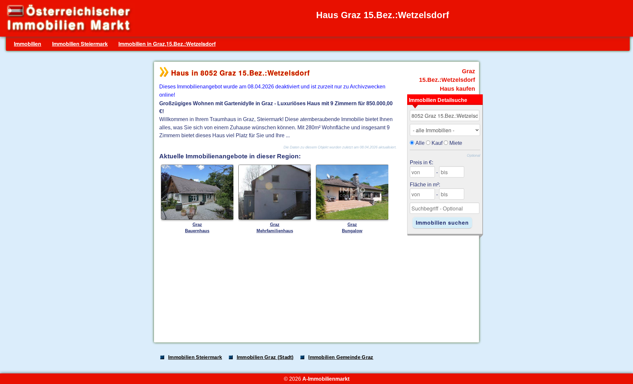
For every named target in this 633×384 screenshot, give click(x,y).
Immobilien (27, 44)
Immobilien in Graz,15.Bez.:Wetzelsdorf (167, 44)
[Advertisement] (315, 285)
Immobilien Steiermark (80, 44)
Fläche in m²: (425, 184)
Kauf (437, 143)
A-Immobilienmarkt (325, 379)
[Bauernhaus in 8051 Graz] (197, 218)
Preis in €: (421, 162)
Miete (455, 143)
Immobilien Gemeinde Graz (340, 357)
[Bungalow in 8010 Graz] (352, 218)
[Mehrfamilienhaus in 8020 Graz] (275, 218)
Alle (420, 143)
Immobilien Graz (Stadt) (265, 357)
